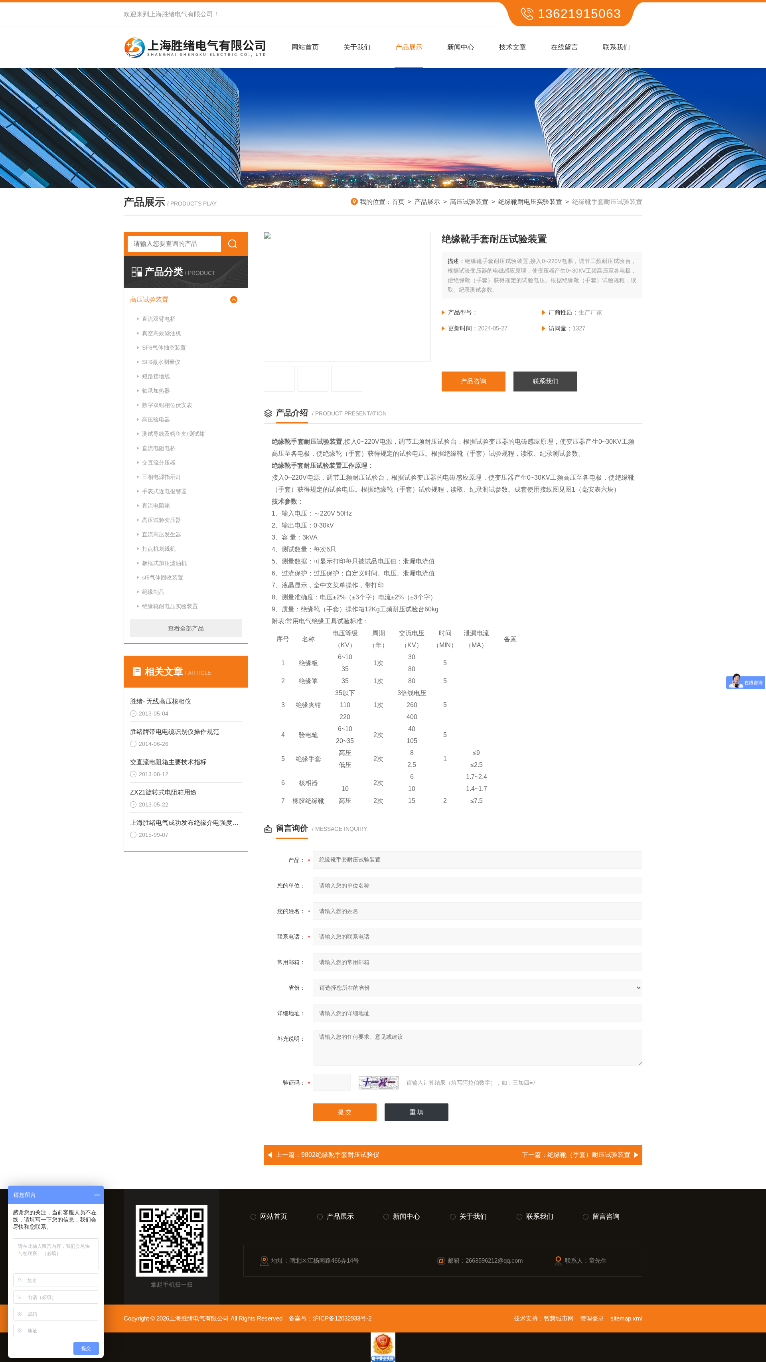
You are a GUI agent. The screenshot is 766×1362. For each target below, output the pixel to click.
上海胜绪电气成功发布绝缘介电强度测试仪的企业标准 (186, 822)
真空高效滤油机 (161, 333)
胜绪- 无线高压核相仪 (160, 701)
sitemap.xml (626, 1318)
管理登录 (592, 1318)
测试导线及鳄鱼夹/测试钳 (173, 434)
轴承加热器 (156, 390)
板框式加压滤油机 (164, 563)
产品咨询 (473, 381)
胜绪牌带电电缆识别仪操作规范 (174, 731)
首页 (398, 201)
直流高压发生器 (161, 534)
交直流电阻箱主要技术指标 (168, 762)
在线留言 (564, 47)
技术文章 (512, 47)
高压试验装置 (469, 201)
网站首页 (305, 47)
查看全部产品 (186, 628)
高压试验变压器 (161, 520)
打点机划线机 (159, 549)
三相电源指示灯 (161, 477)
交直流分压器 (159, 462)
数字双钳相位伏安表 (167, 405)
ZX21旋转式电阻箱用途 (163, 792)
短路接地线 (156, 376)
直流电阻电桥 (159, 448)
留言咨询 (606, 1216)
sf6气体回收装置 (162, 577)
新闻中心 (460, 47)
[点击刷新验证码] (379, 1082)
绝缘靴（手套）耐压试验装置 (588, 1154)
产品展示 (408, 47)
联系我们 (616, 47)
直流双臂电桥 (159, 319)
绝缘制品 (153, 592)
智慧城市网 (559, 1318)
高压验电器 (156, 419)
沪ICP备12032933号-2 (342, 1318)
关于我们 (357, 47)
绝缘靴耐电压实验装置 (530, 201)
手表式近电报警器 (164, 491)
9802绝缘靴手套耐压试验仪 (340, 1154)
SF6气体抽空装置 (164, 347)
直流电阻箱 (156, 505)
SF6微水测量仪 (161, 362)
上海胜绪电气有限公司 (181, 14)
